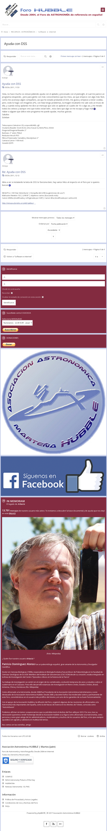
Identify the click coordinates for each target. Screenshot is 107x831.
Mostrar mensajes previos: (43, 217)
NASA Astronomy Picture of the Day (20, 780)
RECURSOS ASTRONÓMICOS (23, 32)
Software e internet (47, 32)
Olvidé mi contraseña (11, 289)
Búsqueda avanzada (50, 56)
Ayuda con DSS (15, 43)
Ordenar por (44, 224)
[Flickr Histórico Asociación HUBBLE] (60, 824)
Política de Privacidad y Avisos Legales (21, 799)
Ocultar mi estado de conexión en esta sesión (21, 297)
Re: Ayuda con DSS (14, 172)
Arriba (102, 736)
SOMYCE (8, 776)
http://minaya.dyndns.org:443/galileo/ (18, 203)
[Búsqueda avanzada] (103, 24)
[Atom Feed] (53, 824)
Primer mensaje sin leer (71, 56)
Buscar (45, 56)
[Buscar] (98, 24)
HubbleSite (10, 783)
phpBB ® (41, 813)
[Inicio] (53, 10)
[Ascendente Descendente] (53, 230)
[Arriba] (104, 148)
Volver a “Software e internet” (19, 256)
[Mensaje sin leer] (3, 87)
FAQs (7, 806)
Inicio (6, 32)
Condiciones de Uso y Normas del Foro (21, 803)
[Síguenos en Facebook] (46, 824)
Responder (11, 56)
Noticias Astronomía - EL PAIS (17, 786)
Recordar (6, 293)
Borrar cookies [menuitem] (87, 736)
